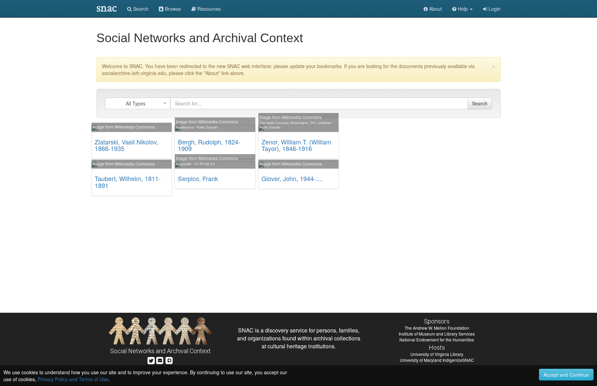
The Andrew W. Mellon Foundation (437, 328)
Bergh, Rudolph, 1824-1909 (209, 145)
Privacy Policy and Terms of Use (73, 379)
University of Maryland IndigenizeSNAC (437, 360)
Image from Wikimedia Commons (124, 127)
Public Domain (207, 127)
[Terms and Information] (169, 360)
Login (494, 8)
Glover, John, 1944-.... (292, 178)
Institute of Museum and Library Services (437, 334)
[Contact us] (160, 360)
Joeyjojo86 (183, 164)
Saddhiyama (184, 127)
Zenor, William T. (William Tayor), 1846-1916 (296, 145)
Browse (172, 8)
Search (140, 8)
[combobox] (137, 103)
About (435, 8)
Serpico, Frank (198, 178)
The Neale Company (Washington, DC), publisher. (295, 123)
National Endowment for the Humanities (436, 339)
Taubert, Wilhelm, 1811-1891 (128, 182)
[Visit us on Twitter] (151, 360)
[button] (462, 8)
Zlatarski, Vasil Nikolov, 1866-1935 (126, 145)
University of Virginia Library (436, 354)
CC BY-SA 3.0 (204, 164)
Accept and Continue (566, 374)
